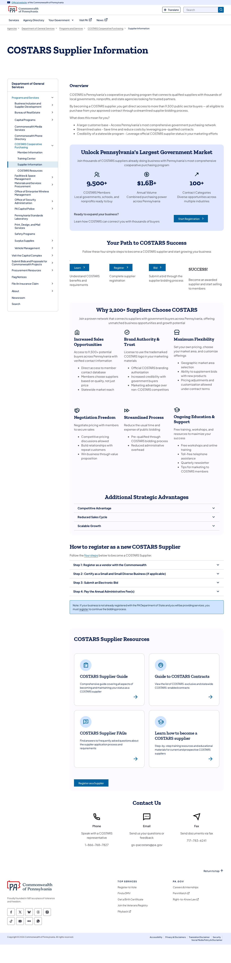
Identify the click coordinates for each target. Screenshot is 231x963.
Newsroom (18, 297)
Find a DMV (124, 893)
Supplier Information (30, 164)
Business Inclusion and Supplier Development (28, 105)
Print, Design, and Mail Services (27, 226)
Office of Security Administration (25, 201)
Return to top (211, 871)
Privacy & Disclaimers (175, 937)
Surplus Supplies (24, 240)
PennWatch (180, 893)
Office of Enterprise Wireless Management (32, 193)
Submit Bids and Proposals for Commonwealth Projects (29, 263)
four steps (91, 555)
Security (217, 937)
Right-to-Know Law (184, 899)
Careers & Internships (185, 887)
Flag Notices (19, 276)
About (15, 291)
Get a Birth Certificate (130, 899)
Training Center (27, 158)
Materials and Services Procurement (28, 185)
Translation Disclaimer (199, 937)
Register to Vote (127, 887)
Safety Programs (25, 233)
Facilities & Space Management (25, 177)
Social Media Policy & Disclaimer (206, 940)
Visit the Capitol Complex (27, 255)
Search (16, 303)
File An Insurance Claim (25, 283)
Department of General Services (28, 85)
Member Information (30, 152)
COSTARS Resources (30, 170)
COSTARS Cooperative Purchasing (28, 145)
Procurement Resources (26, 270)
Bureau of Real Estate (27, 112)
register (83, 609)
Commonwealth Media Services (28, 128)
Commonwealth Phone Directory (28, 137)
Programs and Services (25, 97)
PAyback (123, 911)
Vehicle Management (27, 248)
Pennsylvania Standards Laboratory (29, 217)
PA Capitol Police (25, 208)
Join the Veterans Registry (133, 905)
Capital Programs (25, 119)
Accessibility (156, 937)
